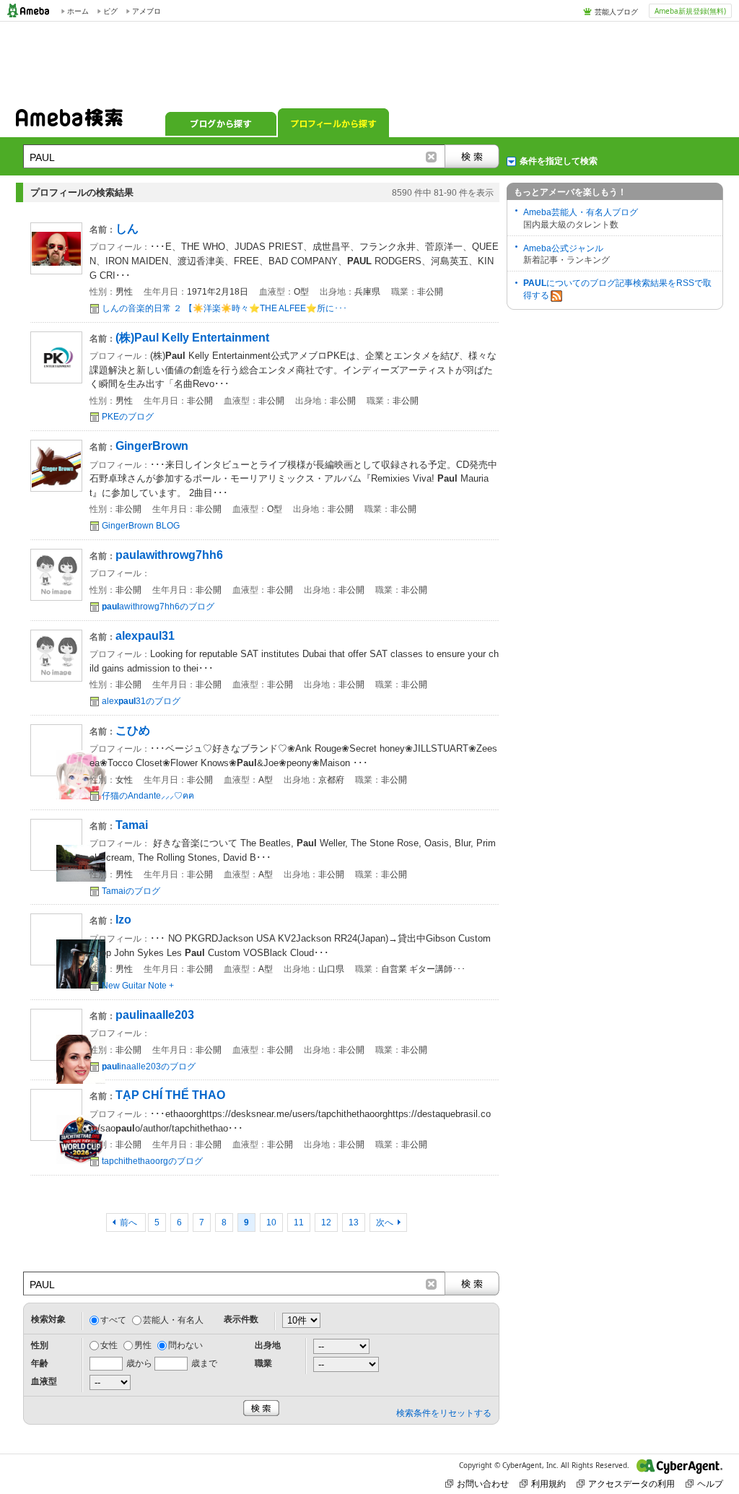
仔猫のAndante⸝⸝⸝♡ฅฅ (148, 796)
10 (271, 1222)
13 (354, 1222)
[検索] (472, 156)
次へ (384, 1222)
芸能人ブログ (616, 11)
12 (326, 1222)
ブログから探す (220, 122)
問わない (185, 1345)
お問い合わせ (483, 1483)
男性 (143, 1345)
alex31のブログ (141, 701)
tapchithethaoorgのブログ (152, 1161)
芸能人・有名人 (173, 1320)
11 (299, 1222)
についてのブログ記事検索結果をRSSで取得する (617, 289)
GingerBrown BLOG (141, 526)
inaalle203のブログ (149, 1066)
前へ (129, 1222)
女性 (109, 1345)
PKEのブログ (128, 417)
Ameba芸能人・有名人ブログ (580, 212)
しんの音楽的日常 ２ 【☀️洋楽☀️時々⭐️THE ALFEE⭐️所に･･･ (224, 308)
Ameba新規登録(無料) (690, 11)
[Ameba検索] (69, 122)
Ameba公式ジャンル (563, 248)
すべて (113, 1320)
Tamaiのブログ (131, 891)
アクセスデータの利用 (631, 1483)
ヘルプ (710, 1483)
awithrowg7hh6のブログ (158, 606)
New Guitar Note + (138, 986)
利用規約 (548, 1483)
